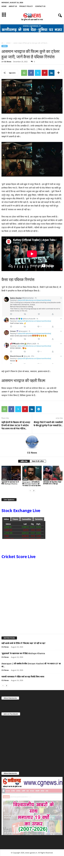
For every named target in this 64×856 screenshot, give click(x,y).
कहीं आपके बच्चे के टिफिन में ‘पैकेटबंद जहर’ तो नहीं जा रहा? (23, 643)
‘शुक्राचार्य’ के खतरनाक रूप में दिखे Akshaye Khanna (10, 483)
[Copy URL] (46, 409)
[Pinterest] (45, 73)
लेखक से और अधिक (38, 461)
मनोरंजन (8, 43)
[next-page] (33, 490)
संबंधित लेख (24, 461)
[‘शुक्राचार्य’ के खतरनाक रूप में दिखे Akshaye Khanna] (11, 473)
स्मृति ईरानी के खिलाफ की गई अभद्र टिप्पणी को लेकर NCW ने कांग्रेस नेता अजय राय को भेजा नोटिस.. (15, 425)
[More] (58, 73)
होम (2, 43)
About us (13, 6)
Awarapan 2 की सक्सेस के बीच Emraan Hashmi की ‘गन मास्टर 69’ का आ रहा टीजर (31, 484)
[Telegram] (39, 409)
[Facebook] (31, 73)
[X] (38, 73)
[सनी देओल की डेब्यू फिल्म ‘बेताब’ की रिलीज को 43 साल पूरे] (53, 473)
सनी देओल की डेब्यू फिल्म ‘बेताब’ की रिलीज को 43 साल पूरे (52, 483)
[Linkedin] (51, 73)
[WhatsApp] (24, 73)
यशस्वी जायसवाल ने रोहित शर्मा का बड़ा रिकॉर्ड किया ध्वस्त (22, 676)
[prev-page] (30, 490)
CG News (7, 61)
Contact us (40, 6)
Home (3, 6)
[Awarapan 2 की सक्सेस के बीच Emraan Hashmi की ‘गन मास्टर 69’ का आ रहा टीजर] (32, 473)
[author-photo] (32, 442)
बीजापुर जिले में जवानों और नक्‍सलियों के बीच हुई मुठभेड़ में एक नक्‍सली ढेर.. (48, 424)
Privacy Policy (26, 6)
